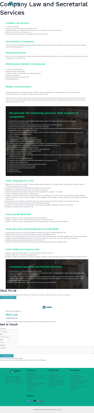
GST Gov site (52, 386)
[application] (49, 3)
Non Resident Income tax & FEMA (79, 381)
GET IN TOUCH (8, 297)
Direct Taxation (74, 375)
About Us (46, 3)
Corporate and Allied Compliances (79, 386)
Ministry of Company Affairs (56, 382)
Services (55, 3)
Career (85, 3)
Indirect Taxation (74, 379)
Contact (72, 3)
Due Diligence (73, 388)
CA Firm (64, 3)
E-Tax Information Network (56, 381)
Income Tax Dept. (53, 375)
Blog (79, 3)
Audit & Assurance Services (77, 377)
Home (39, 3)
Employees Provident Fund (56, 384)
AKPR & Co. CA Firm (55, 409)
